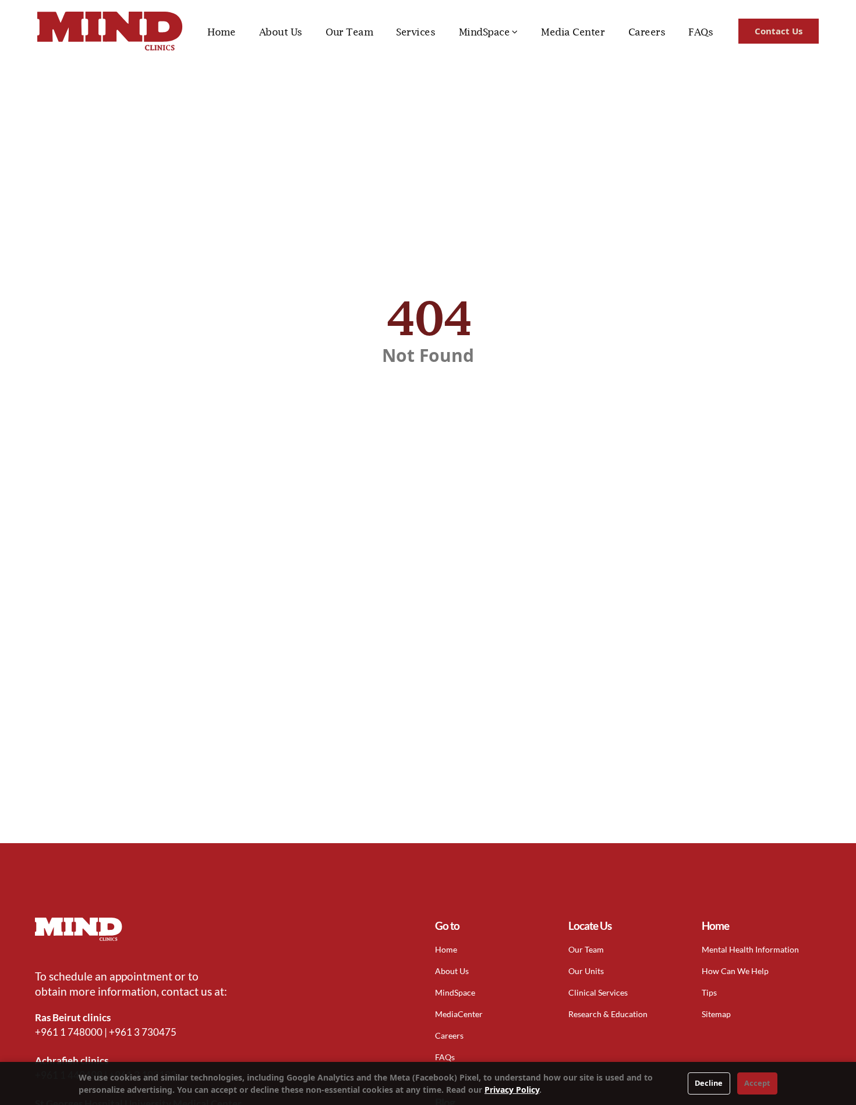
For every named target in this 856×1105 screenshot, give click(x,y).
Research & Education (608, 1014)
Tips (709, 992)
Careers (647, 32)
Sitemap (716, 1014)
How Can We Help (735, 971)
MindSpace (484, 32)
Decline (709, 1083)
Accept (757, 1083)
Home (221, 32)
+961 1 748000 (68, 1032)
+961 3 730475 (142, 1032)
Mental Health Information (750, 949)
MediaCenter (459, 1014)
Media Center (572, 32)
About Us (280, 32)
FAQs (700, 32)
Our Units (586, 971)
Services (415, 32)
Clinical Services (598, 992)
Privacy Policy (511, 1089)
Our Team (349, 32)
